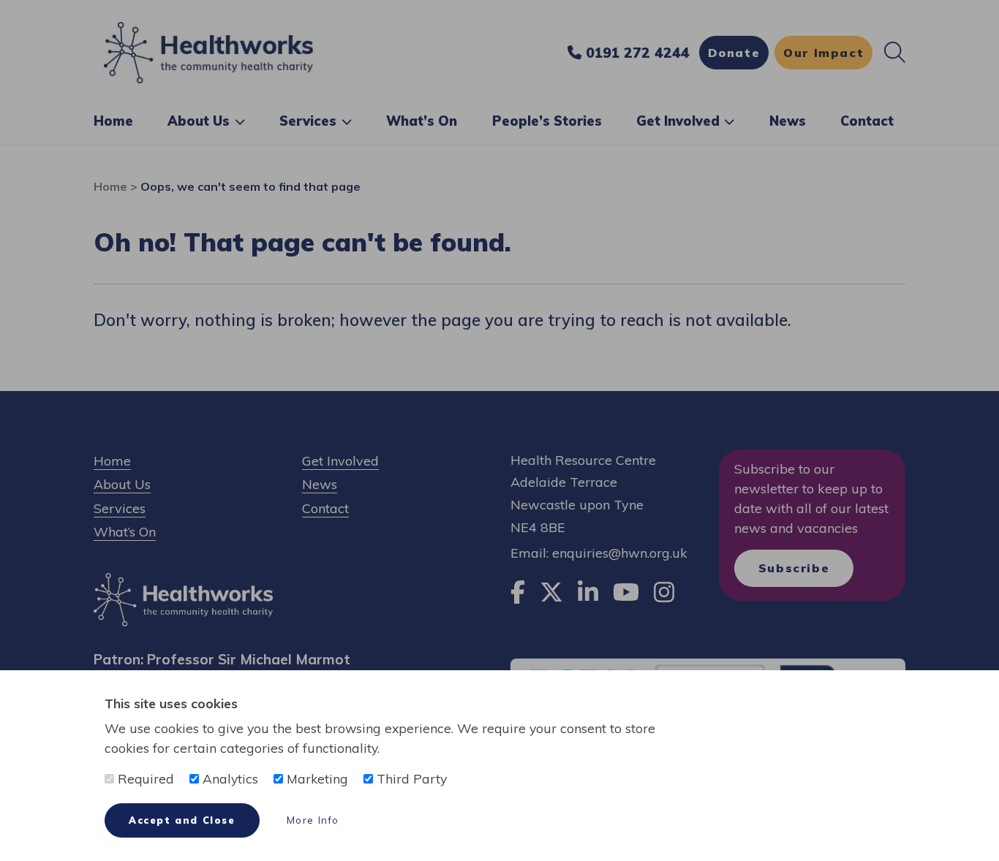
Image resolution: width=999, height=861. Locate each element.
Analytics (228, 778)
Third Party (410, 778)
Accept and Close (182, 820)
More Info (313, 820)
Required (144, 778)
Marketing (315, 778)
